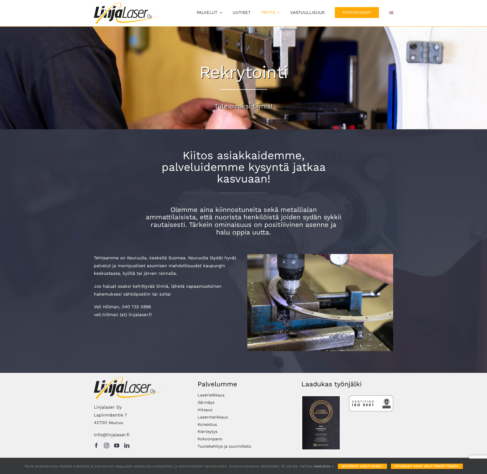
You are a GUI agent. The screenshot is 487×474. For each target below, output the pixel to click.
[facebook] (96, 445)
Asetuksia (323, 466)
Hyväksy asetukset (362, 466)
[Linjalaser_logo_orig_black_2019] (127, 4)
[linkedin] (126, 445)
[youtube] (116, 445)
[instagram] (106, 445)
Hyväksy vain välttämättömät (427, 466)
